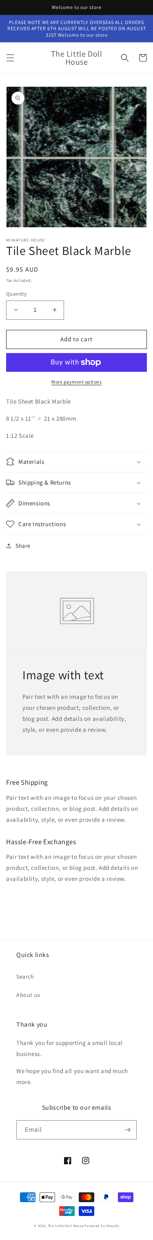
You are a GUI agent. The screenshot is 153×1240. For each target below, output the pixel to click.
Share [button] (23, 545)
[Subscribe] (127, 1129)
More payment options (76, 382)
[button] (10, 58)
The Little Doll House (66, 1225)
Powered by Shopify (101, 1225)
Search (25, 976)
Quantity (16, 293)
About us (28, 995)
